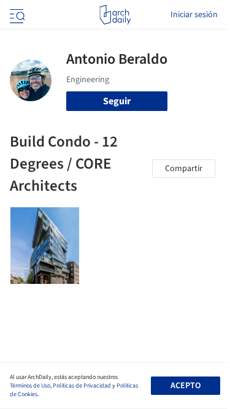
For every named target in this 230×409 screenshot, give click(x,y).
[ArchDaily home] (115, 15)
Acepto (186, 386)
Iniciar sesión (194, 14)
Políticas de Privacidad (82, 385)
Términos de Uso (30, 385)
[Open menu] (16, 14)
